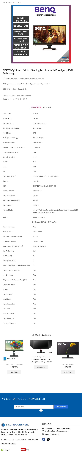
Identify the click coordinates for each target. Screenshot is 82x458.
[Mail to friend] (18, 99)
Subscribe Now (61, 406)
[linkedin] (21, 99)
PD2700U (14, 367)
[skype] (26, 99)
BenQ (14, 95)
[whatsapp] (24, 99)
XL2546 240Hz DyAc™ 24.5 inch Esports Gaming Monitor (41, 360)
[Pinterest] (16, 99)
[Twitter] (8, 99)
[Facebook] (11, 99)
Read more (14, 372)
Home (5, 2)
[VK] (13, 99)
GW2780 (67, 367)
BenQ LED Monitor (14, 2)
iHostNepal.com (32, 440)
